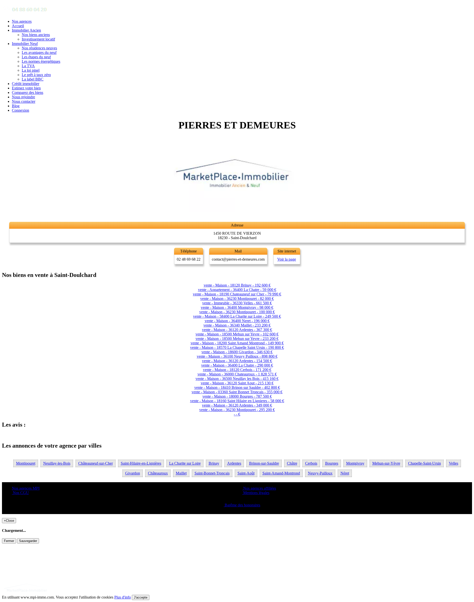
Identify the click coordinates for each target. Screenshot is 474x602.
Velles (453, 463)
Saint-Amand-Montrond (281, 473)
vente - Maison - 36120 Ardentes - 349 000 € (237, 405)
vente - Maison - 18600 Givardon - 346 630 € (237, 352)
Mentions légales (255, 493)
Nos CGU (20, 493)
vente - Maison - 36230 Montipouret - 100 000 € (237, 312)
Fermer (9, 541)
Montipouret (25, 463)
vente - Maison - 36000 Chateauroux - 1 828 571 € (237, 374)
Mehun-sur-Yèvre (386, 463)
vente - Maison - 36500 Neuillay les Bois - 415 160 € (237, 378)
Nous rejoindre (23, 97)
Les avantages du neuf (39, 52)
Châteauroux (158, 473)
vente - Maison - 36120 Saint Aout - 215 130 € (237, 383)
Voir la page (286, 259)
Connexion (20, 110)
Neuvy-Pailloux (320, 473)
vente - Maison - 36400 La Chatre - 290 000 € (237, 365)
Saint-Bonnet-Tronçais (212, 473)
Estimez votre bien (26, 88)
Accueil (18, 26)
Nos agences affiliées (259, 488)
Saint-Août (246, 473)
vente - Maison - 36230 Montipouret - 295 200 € (237, 410)
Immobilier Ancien (26, 30)
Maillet (181, 473)
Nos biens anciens (36, 35)
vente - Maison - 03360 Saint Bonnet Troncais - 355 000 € (237, 392)
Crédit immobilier (25, 84)
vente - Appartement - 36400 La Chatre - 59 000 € (237, 290)
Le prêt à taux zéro (36, 75)
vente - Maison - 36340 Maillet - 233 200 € (237, 325)
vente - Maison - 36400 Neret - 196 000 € (237, 321)
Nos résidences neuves (39, 48)
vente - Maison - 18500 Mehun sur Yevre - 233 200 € (237, 338)
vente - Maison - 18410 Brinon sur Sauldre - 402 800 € (237, 387)
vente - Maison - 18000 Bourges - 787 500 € (237, 396)
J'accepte (140, 597)
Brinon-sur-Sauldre (264, 463)
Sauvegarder (28, 541)
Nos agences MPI (26, 488)
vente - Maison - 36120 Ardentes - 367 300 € (237, 330)
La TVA (28, 66)
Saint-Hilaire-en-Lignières (141, 463)
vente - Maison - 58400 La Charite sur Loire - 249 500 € (237, 316)
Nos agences (22, 21)
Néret (344, 473)
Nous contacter (23, 101)
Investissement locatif (38, 39)
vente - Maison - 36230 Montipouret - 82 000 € (237, 298)
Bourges (331, 463)
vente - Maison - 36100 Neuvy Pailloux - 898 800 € (237, 356)
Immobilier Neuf (25, 44)
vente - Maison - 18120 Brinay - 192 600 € (237, 285)
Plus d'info (122, 597)
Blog (16, 106)
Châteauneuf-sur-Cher (95, 463)
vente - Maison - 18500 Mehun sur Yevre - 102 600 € (237, 334)
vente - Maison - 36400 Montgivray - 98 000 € (237, 307)
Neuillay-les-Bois (56, 463)
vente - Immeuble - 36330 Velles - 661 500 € (237, 303)
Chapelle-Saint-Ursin (424, 463)
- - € (237, 414)
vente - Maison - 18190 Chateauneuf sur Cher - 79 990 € (237, 294)
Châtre (292, 463)
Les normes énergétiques (41, 61)
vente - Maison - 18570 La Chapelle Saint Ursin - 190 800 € (237, 347)
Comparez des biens (27, 92)
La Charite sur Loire (185, 463)
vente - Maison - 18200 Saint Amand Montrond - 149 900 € (237, 343)
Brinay (214, 463)
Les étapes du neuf (36, 57)
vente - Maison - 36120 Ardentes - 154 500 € (237, 361)
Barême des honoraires (242, 505)
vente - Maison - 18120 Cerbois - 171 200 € (237, 370)
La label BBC (32, 79)
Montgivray (355, 463)
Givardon (132, 473)
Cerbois (311, 463)
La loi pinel (31, 70)
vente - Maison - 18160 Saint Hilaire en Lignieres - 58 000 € (237, 401)
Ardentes (234, 463)
